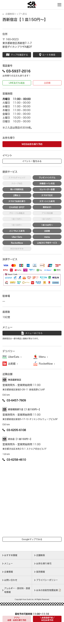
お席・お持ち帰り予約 (16, 619)
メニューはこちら (34, 333)
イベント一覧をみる (32, 161)
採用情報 (40, 572)
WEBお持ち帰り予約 (32, 144)
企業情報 (8, 572)
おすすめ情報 (10, 555)
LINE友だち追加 (17, 83)
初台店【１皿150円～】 (20, 439)
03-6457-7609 (16, 400)
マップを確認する (19, 55)
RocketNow (46, 363)
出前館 (47, 83)
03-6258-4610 (16, 459)
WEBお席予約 (47, 619)
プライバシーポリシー (47, 580)
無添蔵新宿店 (14, 380)
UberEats (14, 357)
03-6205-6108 (16, 430)
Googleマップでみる (32, 539)
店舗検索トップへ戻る (16, 14)
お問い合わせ (10, 580)
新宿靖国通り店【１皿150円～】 (24, 409)
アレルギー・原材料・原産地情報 (17, 590)
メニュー (8, 563)
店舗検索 (40, 555)
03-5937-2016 (18, 71)
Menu (42, 357)
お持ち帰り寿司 (43, 563)
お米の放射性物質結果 (47, 590)
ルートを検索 (48, 55)
